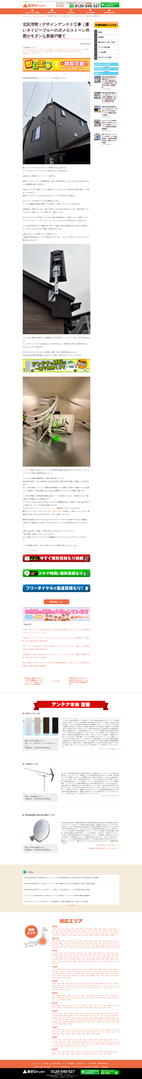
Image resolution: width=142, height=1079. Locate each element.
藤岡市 (109, 997)
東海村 (56, 987)
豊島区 (57, 931)
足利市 (53, 1005)
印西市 (78, 973)
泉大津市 (88, 1022)
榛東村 (53, 997)
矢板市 (109, 1007)
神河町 (102, 1044)
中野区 (115, 929)
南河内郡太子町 (75, 1019)
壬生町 (100, 1007)
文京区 (72, 929)
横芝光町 (92, 975)
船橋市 (91, 969)
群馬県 (54, 993)
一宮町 (97, 975)
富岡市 (82, 997)
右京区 (67, 1029)
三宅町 (58, 1054)
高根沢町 (110, 1005)
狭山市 (81, 955)
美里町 (91, 961)
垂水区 (56, 1041)
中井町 (74, 947)
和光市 (70, 957)
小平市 (77, 933)
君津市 (115, 971)
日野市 (81, 933)
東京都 (54, 926)
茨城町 (63, 983)
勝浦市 (79, 971)
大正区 (108, 1013)
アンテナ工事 (39, 49)
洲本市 (82, 1044)
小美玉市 (86, 983)
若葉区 (69, 969)
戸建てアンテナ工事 (55, 51)
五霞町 (63, 985)
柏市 (75, 971)
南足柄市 (113, 945)
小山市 (80, 1005)
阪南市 (60, 1024)
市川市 (86, 969)
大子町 (89, 985)
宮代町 (109, 961)
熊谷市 (99, 953)
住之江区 (82, 1013)
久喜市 (84, 957)
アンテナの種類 (68, 1063)
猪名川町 (92, 1044)
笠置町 (79, 1034)
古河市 (58, 985)
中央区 (59, 929)
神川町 (95, 961)
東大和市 (112, 933)
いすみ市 (112, 973)
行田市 (108, 953)
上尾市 (100, 955)
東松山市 (70, 955)
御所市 (67, 1052)
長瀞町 (74, 961)
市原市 (84, 971)
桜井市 (82, 1052)
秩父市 (113, 953)
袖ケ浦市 (68, 973)
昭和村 (116, 995)
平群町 (58, 1052)
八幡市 (84, 1032)
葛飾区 (84, 931)
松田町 (84, 947)
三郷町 (63, 1054)
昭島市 (57, 933)
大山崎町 (113, 1032)
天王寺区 (76, 1015)
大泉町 (69, 995)
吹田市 (91, 1019)
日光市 (77, 1007)
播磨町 (69, 1044)
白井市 (82, 973)
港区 (63, 929)
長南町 (53, 977)
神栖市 (115, 983)
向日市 (99, 1032)
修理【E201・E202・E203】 (107, 42)
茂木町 (104, 1007)
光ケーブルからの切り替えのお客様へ (86, 1067)
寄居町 (104, 961)
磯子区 (81, 941)
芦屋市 (57, 1046)
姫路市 (100, 1041)
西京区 (97, 1029)
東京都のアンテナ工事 (29, 53)
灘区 (60, 1041)
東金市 (62, 971)
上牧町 (67, 1054)
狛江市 (107, 933)
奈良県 (54, 1049)
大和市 (92, 945)
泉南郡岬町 (65, 1022)
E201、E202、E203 (54, 511)
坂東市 (79, 987)
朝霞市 (60, 957)
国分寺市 (92, 933)
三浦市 (78, 945)
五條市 (72, 1054)
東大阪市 (54, 1017)
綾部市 (88, 1034)
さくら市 (90, 1005)
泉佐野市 (113, 1019)
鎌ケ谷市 (110, 971)
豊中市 (114, 1022)
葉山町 (56, 947)
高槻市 (65, 1024)
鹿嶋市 (101, 983)
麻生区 (92, 943)
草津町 (101, 995)
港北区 (91, 941)
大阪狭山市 (115, 1015)
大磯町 (65, 947)
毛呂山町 (88, 959)
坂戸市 (113, 957)
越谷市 (109, 955)
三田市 (64, 1039)
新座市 (74, 957)
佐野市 (95, 1005)
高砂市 (85, 1046)
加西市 (84, 1041)
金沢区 (86, 941)
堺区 (98, 1015)
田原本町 (106, 1052)
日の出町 (101, 935)
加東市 (79, 1041)
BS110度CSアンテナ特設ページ (108, 845)
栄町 (55, 975)
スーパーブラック (102, 718)
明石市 (73, 1044)
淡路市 (87, 1044)
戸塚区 (95, 941)
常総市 (85, 985)
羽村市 (79, 935)
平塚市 (114, 943)
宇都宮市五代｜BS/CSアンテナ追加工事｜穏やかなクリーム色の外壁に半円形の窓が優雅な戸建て (78, 681)
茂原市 (115, 969)
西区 (63, 941)
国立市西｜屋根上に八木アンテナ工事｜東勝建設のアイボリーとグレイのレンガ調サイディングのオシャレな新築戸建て (34, 681)
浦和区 (78, 953)
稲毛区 (64, 969)
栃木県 (54, 1003)
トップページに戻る (30, 550)
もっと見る (71, 905)
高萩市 (94, 985)
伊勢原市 (97, 945)
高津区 (78, 943)
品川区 (91, 929)
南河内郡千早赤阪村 (64, 1019)
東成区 (97, 1013)
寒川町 (60, 947)
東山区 (89, 1029)
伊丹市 (96, 1039)
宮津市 (58, 1034)
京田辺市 (74, 1032)
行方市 (74, 987)
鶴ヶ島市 (56, 959)
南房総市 (92, 973)
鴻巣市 (91, 955)
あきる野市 (85, 935)
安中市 (53, 995)
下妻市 (80, 985)
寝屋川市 (101, 1017)
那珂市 (70, 987)
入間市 (56, 957)
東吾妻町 (104, 997)
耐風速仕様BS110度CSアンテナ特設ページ (104, 848)
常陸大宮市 (96, 987)
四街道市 (62, 973)
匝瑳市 (97, 973)
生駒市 (101, 1052)
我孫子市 (99, 971)
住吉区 (87, 1013)
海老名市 (103, 945)
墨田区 (81, 929)
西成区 (60, 1015)
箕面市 (93, 1022)
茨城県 (54, 981)
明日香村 (77, 1052)
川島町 (111, 959)
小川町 (107, 959)
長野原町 (98, 997)
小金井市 (71, 933)
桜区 (74, 953)
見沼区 (65, 953)
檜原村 (107, 935)
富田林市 (96, 1017)
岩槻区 (89, 953)
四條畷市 (100, 1019)
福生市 (102, 933)
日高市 (62, 959)
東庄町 (69, 975)
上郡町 (80, 1039)
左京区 (85, 1029)
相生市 (97, 1044)
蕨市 (113, 955)
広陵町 (63, 1052)
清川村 (117, 947)
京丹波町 (62, 1032)
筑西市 (99, 985)
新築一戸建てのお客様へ (42, 1067)
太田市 (78, 995)
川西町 (109, 1054)
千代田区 (54, 929)
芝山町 (87, 975)
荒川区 (65, 931)
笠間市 (92, 983)
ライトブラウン (91, 718)
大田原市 (69, 1005)
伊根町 (79, 1032)
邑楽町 (73, 995)
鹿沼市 (85, 1005)
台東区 (77, 929)
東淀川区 (103, 1013)
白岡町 (114, 961)
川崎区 (65, 943)
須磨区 (69, 1041)
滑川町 (97, 959)
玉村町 (67, 997)
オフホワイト (81, 718)
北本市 (88, 957)
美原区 (106, 1015)
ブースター (26, 470)
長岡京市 (98, 1034)
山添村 (104, 1054)
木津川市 (68, 1034)
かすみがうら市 (108, 983)
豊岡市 (66, 1046)
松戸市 (106, 969)
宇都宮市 (63, 1005)
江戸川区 (89, 931)
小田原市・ (63, 945)
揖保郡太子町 (62, 1044)
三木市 (59, 1039)
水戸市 (115, 987)
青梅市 (115, 931)
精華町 (84, 1034)
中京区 (63, 1029)
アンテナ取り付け (28, 49)
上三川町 (75, 1005)
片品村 (82, 995)
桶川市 (79, 957)
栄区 (116, 941)
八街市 (73, 973)
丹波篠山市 (91, 1039)
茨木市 (103, 1022)
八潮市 (93, 957)
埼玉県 (54, 951)
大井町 (79, 947)
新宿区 (67, 929)
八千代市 (93, 971)
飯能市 (56, 955)
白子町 (111, 975)
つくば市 (104, 985)
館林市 (63, 997)
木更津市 (100, 969)
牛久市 (77, 983)
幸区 (69, 943)
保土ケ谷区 (76, 941)
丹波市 (85, 1039)
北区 (61, 931)
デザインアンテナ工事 (81, 49)
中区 (67, 941)
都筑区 (60, 943)
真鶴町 (102, 947)
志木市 (65, 957)
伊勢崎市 (59, 995)
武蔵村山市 (64, 935)
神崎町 (59, 975)
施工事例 (101, 37)
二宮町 (70, 947)
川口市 (103, 953)
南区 (70, 941)
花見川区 (59, 969)
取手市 (65, 987)
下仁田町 (111, 995)
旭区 (104, 941)
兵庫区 (106, 1039)
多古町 (64, 975)
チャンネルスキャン (45, 508)
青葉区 (56, 943)
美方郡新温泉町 (109, 1044)
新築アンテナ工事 (72, 51)
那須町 (72, 1007)
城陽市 (108, 1032)
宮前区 (87, 943)
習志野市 (70, 971)
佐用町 (101, 1039)
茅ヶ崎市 (68, 945)
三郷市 (103, 957)
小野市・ (114, 1041)
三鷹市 (110, 931)
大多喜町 (59, 977)
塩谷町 (100, 1005)
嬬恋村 (78, 997)
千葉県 (54, 967)
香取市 (102, 973)
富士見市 (98, 957)
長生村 (107, 975)
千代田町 (73, 997)
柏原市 (69, 1017)
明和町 (64, 999)
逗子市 (73, 945)
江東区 (86, 929)
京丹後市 (56, 1032)
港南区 (100, 941)
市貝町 (58, 1005)
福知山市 (74, 1034)
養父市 (80, 1046)
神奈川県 (55, 938)
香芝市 (116, 1052)
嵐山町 (102, 959)
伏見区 (72, 1029)
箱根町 (97, 947)
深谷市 (95, 955)
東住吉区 (92, 1013)
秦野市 (82, 945)
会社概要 (105, 1067)
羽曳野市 (98, 1022)
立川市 (100, 931)
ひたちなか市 (104, 987)
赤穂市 (75, 1046)
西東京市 (91, 935)
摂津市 (113, 1017)
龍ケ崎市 (67, 989)
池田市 (73, 1017)
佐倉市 (57, 971)
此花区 (87, 1015)
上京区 (53, 1029)
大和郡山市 (78, 1054)
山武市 (107, 973)
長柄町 (116, 975)
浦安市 (57, 973)
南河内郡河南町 (84, 1019)
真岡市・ (91, 1007)
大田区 (100, 929)
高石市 (70, 1024)
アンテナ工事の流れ (104, 47)
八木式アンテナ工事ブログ (110, 796)
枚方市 (64, 1017)
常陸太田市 (90, 987)
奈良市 (53, 1052)
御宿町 (64, 977)
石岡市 (58, 983)
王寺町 (96, 1052)
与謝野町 (107, 1029)
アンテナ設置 (57, 49)
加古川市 (74, 1041)
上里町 (100, 961)
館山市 (95, 969)
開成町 (93, 947)
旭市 (66, 971)
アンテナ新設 (48, 49)
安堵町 (100, 1054)
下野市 (104, 1005)
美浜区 (77, 969)
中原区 (73, 943)
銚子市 (81, 969)
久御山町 (68, 1032)
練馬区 (74, 931)
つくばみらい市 (112, 985)
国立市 (97, 933)
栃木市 (115, 1005)
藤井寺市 (108, 1022)
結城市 (62, 989)
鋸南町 (69, 977)
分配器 (37, 470)
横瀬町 (65, 961)
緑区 (107, 941)
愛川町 (113, 947)
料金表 (100, 32)
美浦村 (110, 987)
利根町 (60, 987)
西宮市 (62, 1046)
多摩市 (70, 935)
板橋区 (70, 931)
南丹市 (88, 1032)
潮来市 (67, 983)
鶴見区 (53, 941)
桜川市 (71, 985)
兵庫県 (54, 1037)
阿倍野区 (82, 1015)
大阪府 (54, 1011)
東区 (102, 1015)
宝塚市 (109, 1041)
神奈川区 (59, 941)
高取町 (53, 1054)
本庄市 (65, 955)
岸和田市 (107, 1017)
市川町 (56, 1044)
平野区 (113, 1013)
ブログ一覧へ (56, 681)
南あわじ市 (90, 1041)
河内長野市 (107, 1019)
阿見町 (53, 983)
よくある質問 (90, 11)
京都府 (54, 1027)
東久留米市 (57, 935)
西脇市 (71, 1046)
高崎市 (58, 997)
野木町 (81, 1007)
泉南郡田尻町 (80, 1022)
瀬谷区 (111, 941)
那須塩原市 (66, 1007)
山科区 (80, 1029)
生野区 (56, 1015)
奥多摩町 (112, 935)
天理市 (91, 1054)
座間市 (108, 945)
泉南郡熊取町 (72, 1022)
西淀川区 (66, 1015)
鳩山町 (53, 961)
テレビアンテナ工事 (29, 51)
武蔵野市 (105, 931)
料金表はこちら (56, 602)
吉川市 (66, 959)
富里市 (87, 973)
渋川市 (106, 995)
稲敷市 (72, 983)
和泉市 (95, 1019)
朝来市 (78, 1044)
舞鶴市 (93, 1034)
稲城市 (74, 935)
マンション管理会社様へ (62, 1067)
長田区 (64, 1041)
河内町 (96, 983)
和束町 (103, 1032)
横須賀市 (109, 943)
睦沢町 (102, 975)
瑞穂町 (96, 935)
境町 (67, 985)
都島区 (71, 1015)
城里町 (75, 985)
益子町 (95, 1007)
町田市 (66, 933)
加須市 (60, 955)
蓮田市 (108, 957)
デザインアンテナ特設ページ (109, 749)
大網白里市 (74, 975)
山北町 (88, 947)
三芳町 (82, 959)
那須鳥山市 (59, 1007)
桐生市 (96, 995)
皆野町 (70, 961)
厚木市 (87, 945)
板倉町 (64, 995)
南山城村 (93, 1032)
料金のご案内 (51, 11)
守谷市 (57, 989)
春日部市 (76, 955)
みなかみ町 (58, 999)
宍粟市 (104, 1041)
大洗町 (81, 983)
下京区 (58, 1029)
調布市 (62, 933)
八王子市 (95, 931)
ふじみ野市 (72, 959)
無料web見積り (109, 11)
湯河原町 (107, 947)
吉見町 (116, 959)
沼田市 (87, 997)
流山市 (88, 971)
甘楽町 (92, 995)
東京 (80, 51)
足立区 (79, 931)
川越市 (94, 953)
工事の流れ (71, 11)
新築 (64, 51)
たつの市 (54, 1039)
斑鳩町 (72, 1052)
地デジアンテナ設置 (42, 51)
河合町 (92, 1052)
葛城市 (111, 1052)
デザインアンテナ (67, 49)
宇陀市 (95, 1054)
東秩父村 (85, 961)
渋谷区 (110, 929)
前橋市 (114, 997)
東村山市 (86, 933)
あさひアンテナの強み (32, 11)
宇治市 (102, 1029)
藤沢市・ (57, 945)
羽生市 (86, 955)
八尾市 (56, 1019)
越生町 (93, 959)
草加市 (104, 955)
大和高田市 (85, 1054)
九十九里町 (81, 975)
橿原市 (87, 1052)
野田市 (110, 969)
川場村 (87, 995)
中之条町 (92, 997)
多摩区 (82, 943)
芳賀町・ (86, 1007)
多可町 (95, 1041)
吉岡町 (69, 999)
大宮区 (60, 953)
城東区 (72, 1013)
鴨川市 (104, 971)
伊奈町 (78, 959)
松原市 (59, 1017)
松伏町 (56, 963)
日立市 (84, 987)
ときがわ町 (59, 961)
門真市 (56, 1024)
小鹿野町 (79, 961)
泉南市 (59, 1022)
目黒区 (95, 929)
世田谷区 (105, 929)
